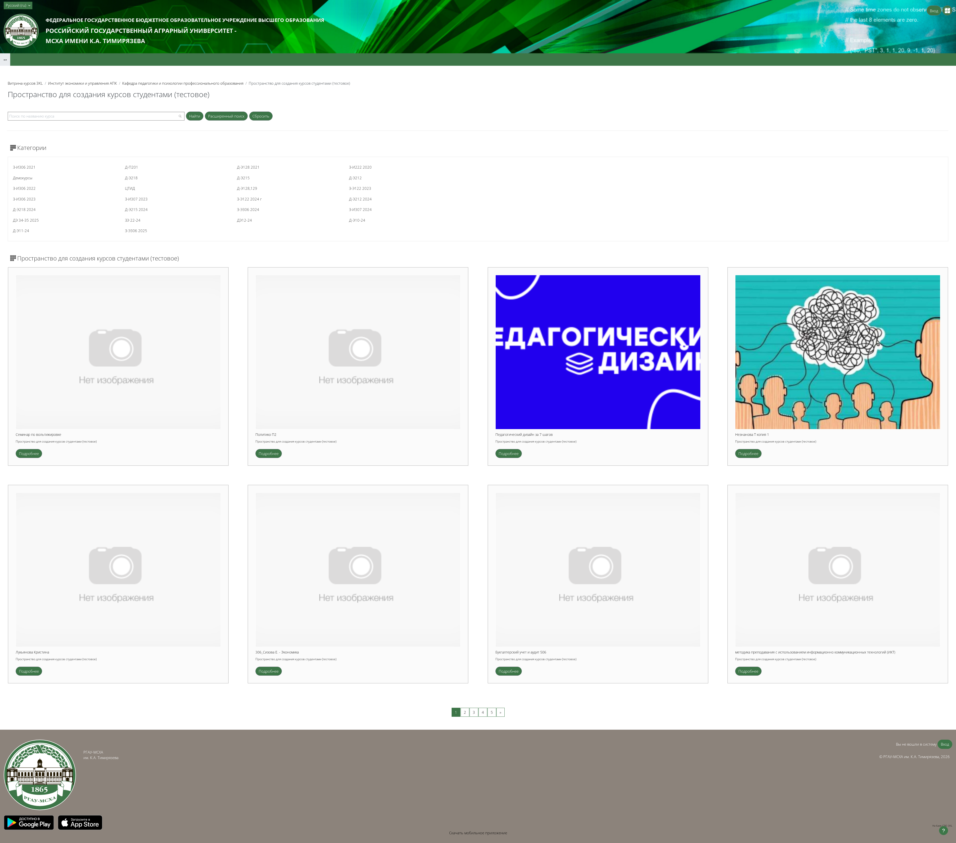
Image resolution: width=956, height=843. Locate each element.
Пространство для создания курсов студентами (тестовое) (56, 441)
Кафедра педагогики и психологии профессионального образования (182, 83)
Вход (934, 10)
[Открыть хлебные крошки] (5, 59)
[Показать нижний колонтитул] (943, 830)
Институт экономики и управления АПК (82, 83)
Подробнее (29, 453)
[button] (18, 5)
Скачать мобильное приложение (478, 832)
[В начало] (40, 775)
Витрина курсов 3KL (25, 83)
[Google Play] (29, 822)
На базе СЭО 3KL (942, 825)
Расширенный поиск (226, 116)
